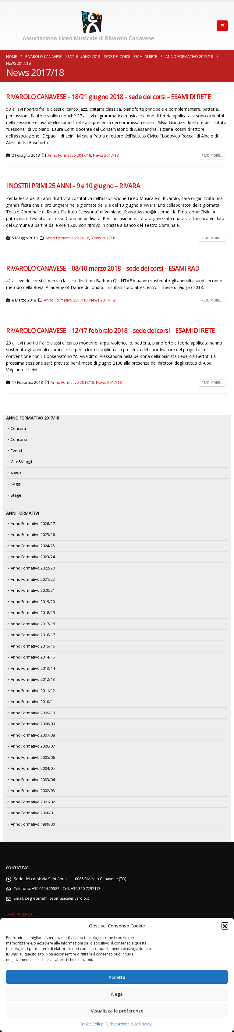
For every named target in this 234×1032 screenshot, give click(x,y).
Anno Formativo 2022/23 (33, 568)
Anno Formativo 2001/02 (33, 802)
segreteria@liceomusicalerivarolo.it (57, 898)
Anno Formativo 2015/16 (33, 646)
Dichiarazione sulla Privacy (128, 1024)
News (16, 473)
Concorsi (19, 439)
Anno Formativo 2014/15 (33, 657)
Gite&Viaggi (21, 461)
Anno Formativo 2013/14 (33, 668)
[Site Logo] (90, 25)
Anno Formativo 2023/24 (33, 556)
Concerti (18, 428)
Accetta (117, 977)
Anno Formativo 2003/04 (33, 779)
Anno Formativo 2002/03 (33, 790)
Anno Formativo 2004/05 (33, 768)
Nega (117, 994)
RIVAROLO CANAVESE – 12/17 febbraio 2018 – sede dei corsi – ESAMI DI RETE (110, 330)
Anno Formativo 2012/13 (33, 679)
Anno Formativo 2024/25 (33, 545)
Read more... (212, 155)
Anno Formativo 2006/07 (33, 746)
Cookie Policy (91, 1024)
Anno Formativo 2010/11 (33, 701)
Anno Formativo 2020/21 (33, 590)
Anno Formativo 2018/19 (33, 612)
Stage (16, 495)
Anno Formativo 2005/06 (33, 757)
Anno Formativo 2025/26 (33, 534)
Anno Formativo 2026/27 (33, 523)
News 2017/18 (106, 155)
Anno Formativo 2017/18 (69, 155)
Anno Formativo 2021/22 (33, 579)
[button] (225, 926)
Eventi (16, 450)
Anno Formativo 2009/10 (33, 713)
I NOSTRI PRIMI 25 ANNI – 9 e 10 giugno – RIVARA (73, 185)
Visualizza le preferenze (117, 1011)
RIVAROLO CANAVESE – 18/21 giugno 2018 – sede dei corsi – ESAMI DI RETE (108, 96)
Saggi (16, 484)
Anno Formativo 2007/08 (33, 735)
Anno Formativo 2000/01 (33, 813)
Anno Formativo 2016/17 (33, 634)
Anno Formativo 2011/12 (33, 690)
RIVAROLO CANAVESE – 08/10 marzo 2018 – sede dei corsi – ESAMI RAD (102, 268)
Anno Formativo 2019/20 (33, 601)
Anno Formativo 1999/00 (33, 824)
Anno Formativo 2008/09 (33, 724)
